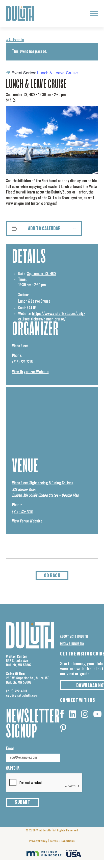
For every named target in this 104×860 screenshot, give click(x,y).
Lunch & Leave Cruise (34, 301)
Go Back (52, 575)
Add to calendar (44, 228)
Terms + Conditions (62, 841)
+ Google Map (69, 495)
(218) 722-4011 (16, 691)
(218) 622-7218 (22, 362)
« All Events (15, 40)
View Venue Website (27, 521)
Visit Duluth (43, 830)
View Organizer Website (30, 372)
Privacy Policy (38, 841)
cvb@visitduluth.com (22, 695)
